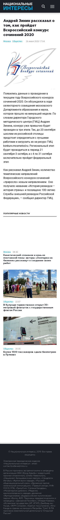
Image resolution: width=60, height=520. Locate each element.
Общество (17, 41)
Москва (7, 41)
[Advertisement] (30, 399)
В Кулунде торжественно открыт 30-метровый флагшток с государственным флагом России (28, 307)
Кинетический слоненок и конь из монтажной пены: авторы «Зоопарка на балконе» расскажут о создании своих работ (27, 259)
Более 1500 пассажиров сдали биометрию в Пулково (29, 353)
